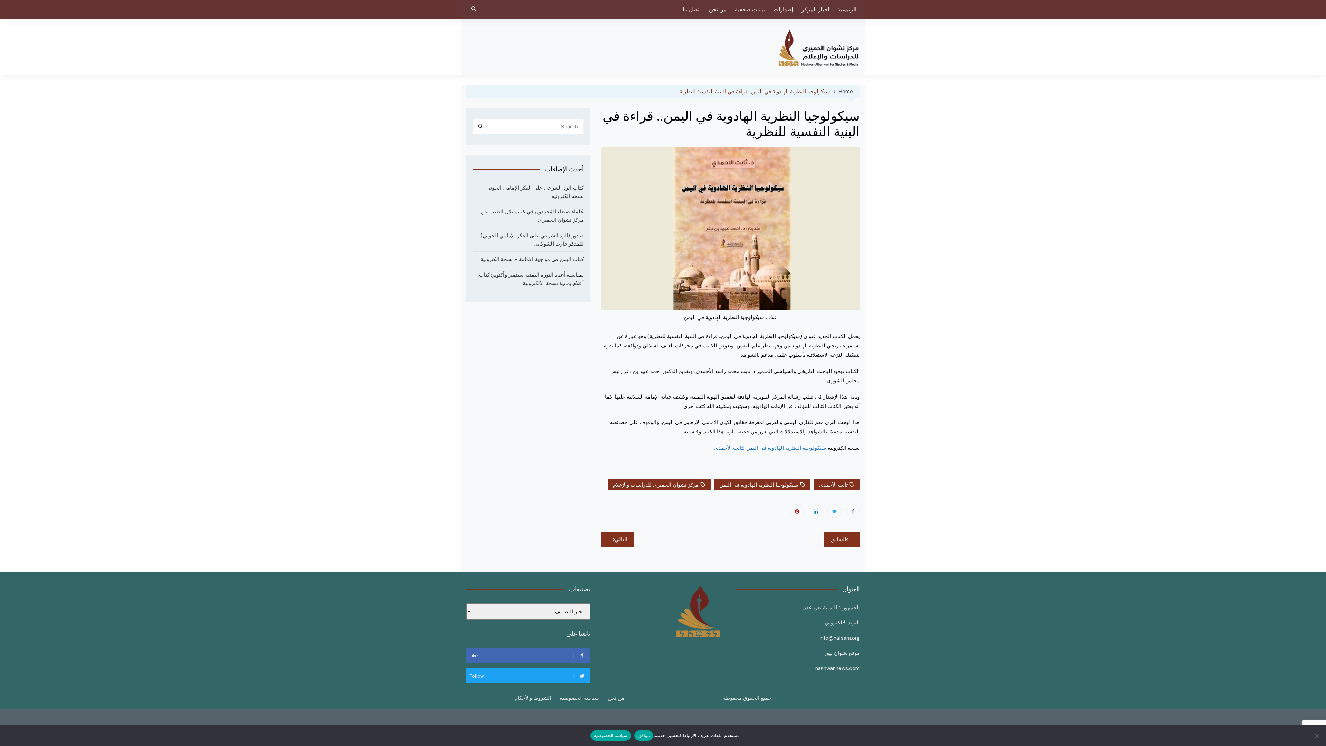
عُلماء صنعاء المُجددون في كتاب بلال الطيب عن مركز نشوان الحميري (532, 215)
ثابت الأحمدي (833, 484)
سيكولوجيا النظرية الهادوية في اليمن (758, 484)
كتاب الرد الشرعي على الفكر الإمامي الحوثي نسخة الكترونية (535, 192)
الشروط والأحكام (533, 698)
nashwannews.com (837, 668)
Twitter (834, 511)
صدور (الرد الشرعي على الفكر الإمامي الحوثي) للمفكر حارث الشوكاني (532, 239)
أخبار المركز (815, 9)
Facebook (853, 511)
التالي (621, 539)
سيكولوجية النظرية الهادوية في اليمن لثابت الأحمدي (770, 447)
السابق (838, 539)
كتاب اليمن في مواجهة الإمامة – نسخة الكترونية (532, 259)
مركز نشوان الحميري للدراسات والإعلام (656, 484)
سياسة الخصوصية (579, 698)
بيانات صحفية (750, 9)
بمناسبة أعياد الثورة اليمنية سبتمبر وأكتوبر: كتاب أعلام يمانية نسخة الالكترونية (531, 279)
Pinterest (797, 511)
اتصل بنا (692, 9)
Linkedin (816, 511)
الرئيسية (846, 9)
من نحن (718, 9)
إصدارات (783, 9)
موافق (644, 735)
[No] (1317, 735)
